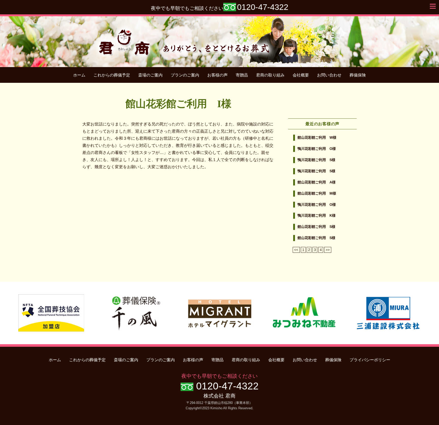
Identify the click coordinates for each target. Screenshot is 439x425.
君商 (219, 39)
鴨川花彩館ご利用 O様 (316, 149)
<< (296, 250)
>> (328, 250)
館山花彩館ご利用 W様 (316, 137)
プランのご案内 (185, 75)
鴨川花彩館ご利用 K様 (316, 215)
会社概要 (301, 75)
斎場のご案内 (150, 75)
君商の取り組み (270, 75)
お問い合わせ (329, 75)
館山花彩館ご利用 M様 (316, 193)
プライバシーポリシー (370, 360)
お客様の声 (217, 75)
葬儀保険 (358, 75)
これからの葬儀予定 (111, 75)
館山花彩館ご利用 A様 (316, 182)
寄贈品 (242, 75)
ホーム (79, 75)
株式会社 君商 (219, 396)
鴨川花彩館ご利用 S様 (316, 160)
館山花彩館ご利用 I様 (178, 103)
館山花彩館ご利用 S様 (316, 227)
